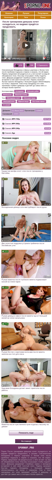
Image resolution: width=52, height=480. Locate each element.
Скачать (12, 119)
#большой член (8, 101)
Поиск (43, 17)
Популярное (43, 13)
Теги (26, 17)
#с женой (6, 105)
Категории (8, 17)
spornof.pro (26, 447)
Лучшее (26, 13)
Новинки (9, 13)
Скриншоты (43, 65)
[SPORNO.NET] (37, 5)
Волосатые (7, 95)
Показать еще (26, 433)
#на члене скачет (38, 101)
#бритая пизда (23, 101)
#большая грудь (29, 98)
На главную (26, 441)
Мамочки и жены (21, 95)
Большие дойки (33, 91)
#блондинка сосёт (13, 98)
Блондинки (20, 91)
